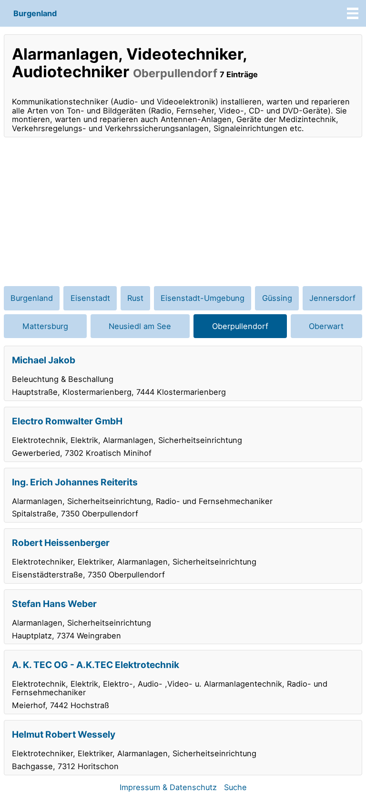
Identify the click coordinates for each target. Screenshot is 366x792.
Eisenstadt (90, 298)
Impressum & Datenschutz (168, 787)
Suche (235, 787)
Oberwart (326, 326)
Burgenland (35, 13)
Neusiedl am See (140, 326)
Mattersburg (45, 326)
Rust (135, 298)
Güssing (277, 298)
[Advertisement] (183, 211)
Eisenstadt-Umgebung (202, 298)
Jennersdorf (332, 298)
